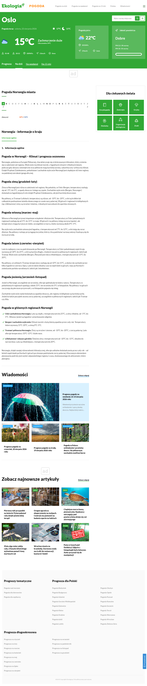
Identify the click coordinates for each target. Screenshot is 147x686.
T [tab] (68, 104)
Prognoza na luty (10, 644)
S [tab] (62, 104)
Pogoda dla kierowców (13, 593)
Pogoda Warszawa (107, 615)
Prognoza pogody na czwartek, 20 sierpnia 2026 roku (15, 449)
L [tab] (37, 104)
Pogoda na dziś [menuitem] (61, 6)
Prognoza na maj (10, 657)
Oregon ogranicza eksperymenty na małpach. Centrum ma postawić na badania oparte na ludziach (45, 514)
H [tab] (25, 104)
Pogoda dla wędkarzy (12, 597)
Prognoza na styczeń (12, 639)
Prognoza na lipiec (11, 666)
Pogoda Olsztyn (106, 588)
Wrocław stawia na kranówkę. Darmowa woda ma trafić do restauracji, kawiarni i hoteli (45, 550)
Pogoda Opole (106, 593)
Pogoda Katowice (59, 606)
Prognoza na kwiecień (12, 653)
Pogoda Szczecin (106, 606)
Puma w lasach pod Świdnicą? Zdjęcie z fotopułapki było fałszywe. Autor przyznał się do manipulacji (75, 550)
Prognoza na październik (61, 644)
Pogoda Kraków (58, 615)
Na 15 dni (46, 63)
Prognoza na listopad (60, 648)
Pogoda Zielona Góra (108, 624)
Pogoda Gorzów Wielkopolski (63, 602)
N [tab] (47, 104)
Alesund (5, 117)
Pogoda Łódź (57, 619)
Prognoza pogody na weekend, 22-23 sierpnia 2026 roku (73, 396)
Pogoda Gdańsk (58, 597)
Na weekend (32, 63)
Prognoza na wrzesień (60, 639)
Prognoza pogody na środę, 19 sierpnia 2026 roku (45, 449)
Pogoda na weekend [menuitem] (80, 6)
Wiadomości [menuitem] (125, 6)
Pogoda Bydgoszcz (59, 593)
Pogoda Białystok (59, 588)
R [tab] (59, 104)
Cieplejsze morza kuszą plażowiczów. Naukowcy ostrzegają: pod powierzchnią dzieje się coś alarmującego (75, 514)
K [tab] (34, 104)
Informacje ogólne (9, 138)
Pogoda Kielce (57, 610)
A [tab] (3, 104)
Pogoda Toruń (105, 610)
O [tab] (50, 104)
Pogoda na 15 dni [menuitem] (99, 6)
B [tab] (6, 104)
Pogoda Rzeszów (107, 602)
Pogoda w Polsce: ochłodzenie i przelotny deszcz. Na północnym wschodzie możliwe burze (74, 449)
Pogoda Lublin (58, 624)
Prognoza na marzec (12, 648)
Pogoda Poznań (106, 597)
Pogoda (37, 6)
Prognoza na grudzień (60, 653)
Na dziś (19, 63)
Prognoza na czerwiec (12, 662)
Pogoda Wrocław (107, 619)
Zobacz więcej (83, 375)
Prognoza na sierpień (12, 671)
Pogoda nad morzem (12, 588)
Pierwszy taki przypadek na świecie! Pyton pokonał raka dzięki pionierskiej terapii (15, 514)
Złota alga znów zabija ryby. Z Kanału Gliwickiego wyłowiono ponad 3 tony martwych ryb (15, 550)
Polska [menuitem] (113, 6)
